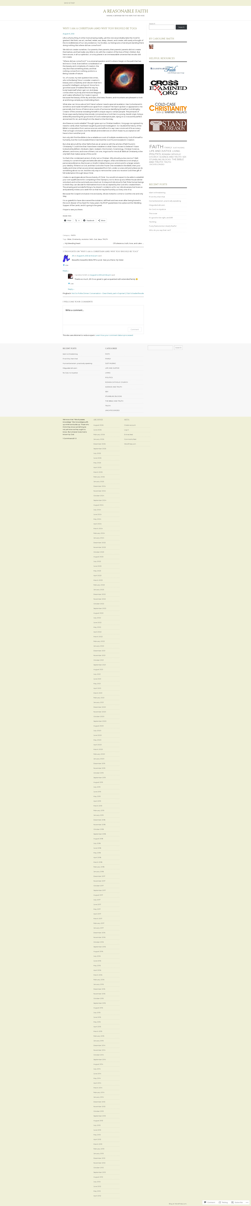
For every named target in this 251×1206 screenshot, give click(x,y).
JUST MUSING (179, 148)
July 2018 (97, 843)
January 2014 (98, 1097)
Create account (130, 425)
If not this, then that (157, 197)
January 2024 (98, 538)
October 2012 (98, 1168)
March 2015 (97, 1031)
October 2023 (98, 552)
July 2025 (97, 453)
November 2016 (99, 937)
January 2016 (98, 984)
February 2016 (98, 980)
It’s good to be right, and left (161, 218)
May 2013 (97, 1135)
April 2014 (97, 1083)
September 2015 (99, 1003)
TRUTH (105, 239)
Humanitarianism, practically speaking (165, 201)
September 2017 (99, 890)
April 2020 (97, 745)
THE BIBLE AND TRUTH (114, 401)
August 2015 (98, 1008)
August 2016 (98, 951)
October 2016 (98, 942)
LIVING (176, 151)
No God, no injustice (157, 209)
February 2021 (98, 698)
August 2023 (98, 557)
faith (91, 239)
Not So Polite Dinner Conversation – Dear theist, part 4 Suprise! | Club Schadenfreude (108, 293)
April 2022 (97, 632)
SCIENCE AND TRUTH (170, 157)
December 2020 (99, 707)
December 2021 (99, 651)
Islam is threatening (157, 192)
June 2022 (97, 622)
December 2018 (99, 820)
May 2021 (97, 684)
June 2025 (97, 458)
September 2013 (99, 1116)
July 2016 (97, 956)
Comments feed (130, 439)
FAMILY (168, 147)
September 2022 (99, 608)
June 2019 (97, 792)
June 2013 (97, 1130)
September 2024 (99, 500)
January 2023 (98, 590)
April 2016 (97, 970)
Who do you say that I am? (160, 230)
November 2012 (99, 1163)
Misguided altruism (157, 205)
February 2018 (98, 867)
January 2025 (98, 481)
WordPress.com (130, 444)
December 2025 (99, 444)
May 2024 (97, 519)
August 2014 (98, 1064)
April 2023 (97, 575)
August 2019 (98, 782)
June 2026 (97, 430)
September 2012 (99, 1172)
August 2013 (98, 1121)
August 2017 (98, 895)
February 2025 (99, 477)
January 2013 (98, 1153)
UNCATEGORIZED (156, 164)
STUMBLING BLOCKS (160, 159)
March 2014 (97, 1088)
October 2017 (98, 886)
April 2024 (97, 524)
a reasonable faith (125, 11)
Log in (126, 430)
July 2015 (96, 1012)
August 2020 (98, 726)
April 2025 (97, 467)
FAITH (73, 235)
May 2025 (97, 463)
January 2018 (98, 871)
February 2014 (98, 1092)
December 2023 (99, 543)
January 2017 (98, 928)
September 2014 (99, 1059)
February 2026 (99, 434)
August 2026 (98, 425)
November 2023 (99, 547)
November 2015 (99, 994)
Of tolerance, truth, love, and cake (127, 243)
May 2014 (97, 1078)
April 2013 (97, 1139)
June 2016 (97, 961)
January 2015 (98, 1041)
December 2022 (99, 594)
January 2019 (98, 815)
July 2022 (97, 618)
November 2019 (99, 768)
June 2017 (97, 904)
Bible (69, 239)
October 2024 (98, 496)
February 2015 (98, 1036)
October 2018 (98, 829)
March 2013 (97, 1144)
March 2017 (97, 918)
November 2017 (99, 881)
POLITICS (155, 154)
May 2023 (97, 571)
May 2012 (97, 1191)
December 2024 (99, 486)
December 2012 (99, 1158)
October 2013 (98, 1111)
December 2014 (99, 1045)
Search (152, 24)
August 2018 (98, 839)
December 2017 (99, 876)
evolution (85, 239)
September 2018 (99, 834)
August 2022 (98, 613)
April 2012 (97, 1196)
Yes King (152, 222)
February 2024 (99, 533)
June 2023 (97, 566)
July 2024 (97, 510)
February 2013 (98, 1149)
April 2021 (97, 688)
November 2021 (99, 655)
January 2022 (98, 646)
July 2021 (97, 674)
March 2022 (98, 637)
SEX (184, 157)
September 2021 (99, 665)
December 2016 (99, 933)
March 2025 (97, 472)
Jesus (100, 239)
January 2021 (98, 702)
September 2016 (99, 947)
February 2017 (98, 923)
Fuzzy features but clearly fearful (162, 226)
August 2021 (98, 669)
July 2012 (97, 1182)
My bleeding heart (72, 243)
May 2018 (97, 853)
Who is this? (69, 3)
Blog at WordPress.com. (178, 1204)
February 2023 (99, 585)
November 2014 (99, 1050)
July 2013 (97, 1125)
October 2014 (98, 1055)
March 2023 (98, 580)
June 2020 (97, 735)
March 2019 (97, 806)
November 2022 (99, 599)
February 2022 (99, 641)
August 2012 (98, 1177)
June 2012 (97, 1186)
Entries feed (128, 434)
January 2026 (98, 439)
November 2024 (99, 491)
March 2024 (98, 528)
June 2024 (97, 514)
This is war (153, 213)
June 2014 (97, 1074)
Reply (66, 271)
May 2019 (97, 796)
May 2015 (97, 1022)
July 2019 (97, 787)
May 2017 (97, 909)
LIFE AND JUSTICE (160, 150)
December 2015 (99, 989)
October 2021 (98, 660)
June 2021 (97, 679)
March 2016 (97, 975)
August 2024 (98, 505)
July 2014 (97, 1069)
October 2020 (98, 716)
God (95, 239)
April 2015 (97, 1027)
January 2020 (98, 759)
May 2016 (97, 965)
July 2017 (97, 900)
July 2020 (97, 731)
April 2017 (97, 914)
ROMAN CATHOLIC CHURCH (116, 382)
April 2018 (97, 857)
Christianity (76, 239)
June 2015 (97, 1017)
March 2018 (97, 862)
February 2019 (98, 810)
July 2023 (97, 561)
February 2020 (99, 754)
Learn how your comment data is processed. (114, 335)
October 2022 (98, 604)
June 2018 (97, 848)
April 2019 (97, 801)
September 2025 (99, 449)
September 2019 (99, 778)
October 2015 (98, 998)
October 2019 (98, 773)
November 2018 (99, 824)
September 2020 (99, 721)
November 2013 (99, 1106)
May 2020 (97, 740)
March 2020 (98, 749)
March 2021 (97, 693)
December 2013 (99, 1102)
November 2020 (99, 712)
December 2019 (99, 763)
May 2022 (97, 627)
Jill (73, 256)
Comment (135, 329)
